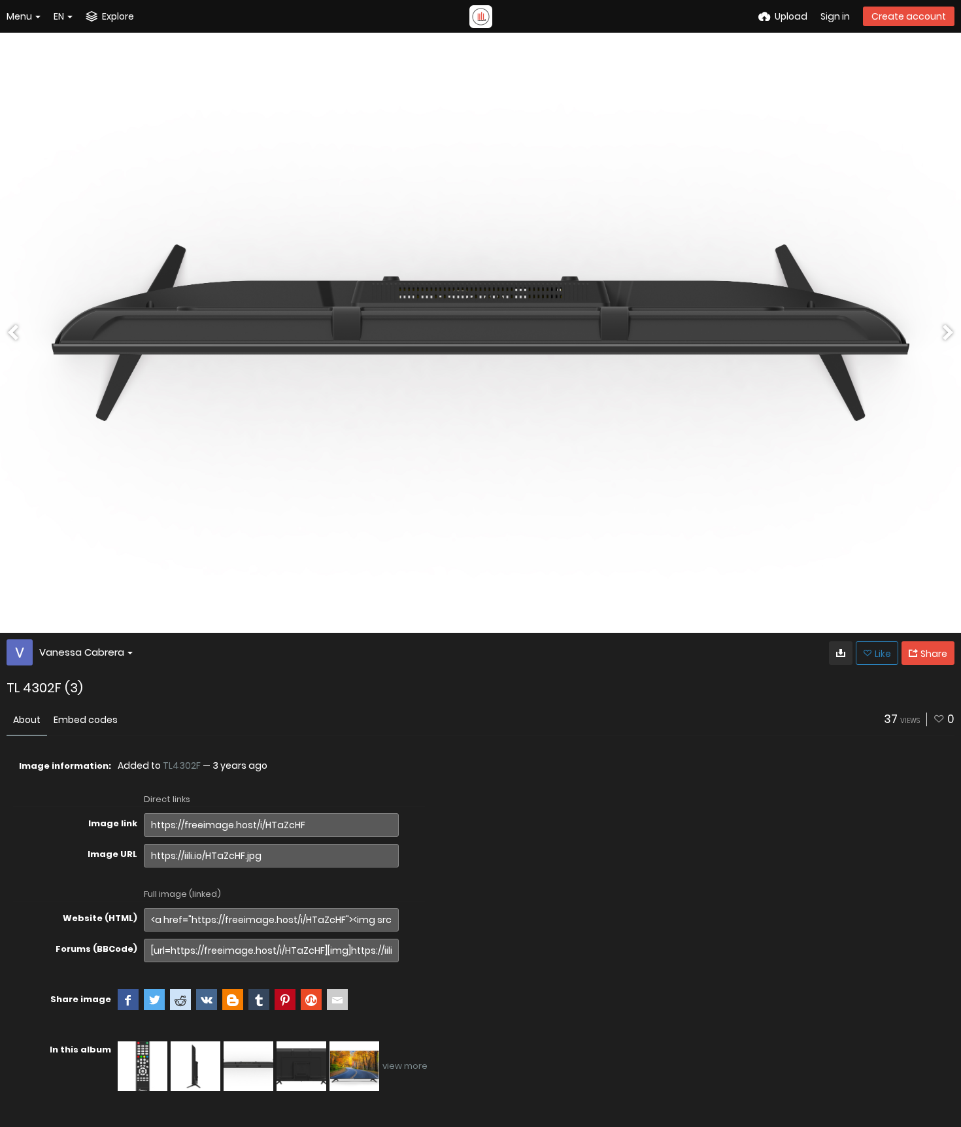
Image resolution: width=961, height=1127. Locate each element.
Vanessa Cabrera (81, 652)
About (27, 719)
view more (405, 1066)
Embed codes (86, 719)
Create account (908, 16)
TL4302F (182, 765)
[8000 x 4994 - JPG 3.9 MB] (840, 653)
